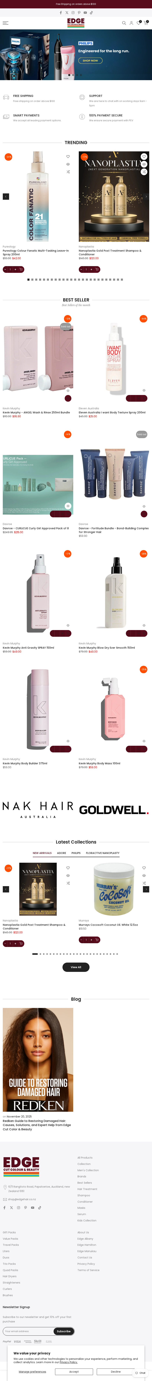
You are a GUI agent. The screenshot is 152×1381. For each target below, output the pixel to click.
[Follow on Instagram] (73, 12)
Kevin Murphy (11, 408)
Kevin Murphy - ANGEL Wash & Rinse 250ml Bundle (36, 412)
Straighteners (11, 1282)
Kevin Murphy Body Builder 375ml (25, 763)
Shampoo (83, 1195)
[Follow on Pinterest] (79, 12)
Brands (81, 1176)
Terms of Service (88, 1270)
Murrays (84, 920)
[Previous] (6, 196)
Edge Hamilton (86, 1245)
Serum (81, 1214)
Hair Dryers (9, 1276)
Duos (6, 1257)
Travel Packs (11, 1245)
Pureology (9, 246)
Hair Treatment (87, 1189)
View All (76, 967)
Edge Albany (85, 1239)
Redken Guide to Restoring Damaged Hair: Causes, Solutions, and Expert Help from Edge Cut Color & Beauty (37, 1125)
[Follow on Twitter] (67, 12)
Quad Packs (10, 1270)
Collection (84, 1164)
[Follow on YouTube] (85, 12)
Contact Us (84, 1257)
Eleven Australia (89, 408)
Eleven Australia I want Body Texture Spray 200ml (112, 412)
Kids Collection (86, 1220)
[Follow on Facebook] (60, 12)
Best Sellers (84, 1183)
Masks (81, 1208)
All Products (84, 1158)
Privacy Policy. (69, 1362)
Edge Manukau (86, 1251)
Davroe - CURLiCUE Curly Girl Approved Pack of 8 (36, 528)
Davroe (7, 524)
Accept (74, 1372)
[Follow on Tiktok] (91, 12)
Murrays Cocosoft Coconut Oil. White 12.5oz (108, 925)
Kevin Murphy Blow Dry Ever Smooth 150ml (107, 648)
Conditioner (85, 1202)
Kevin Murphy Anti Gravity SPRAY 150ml (28, 648)
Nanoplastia (86, 246)
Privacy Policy (86, 1264)
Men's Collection (88, 1170)
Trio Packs (9, 1264)
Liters (6, 1251)
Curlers (7, 1289)
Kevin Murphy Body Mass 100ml (99, 763)
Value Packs (10, 1239)
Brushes (8, 1295)
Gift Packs (9, 1232)
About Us (83, 1232)
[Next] (146, 196)
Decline (116, 1372)
